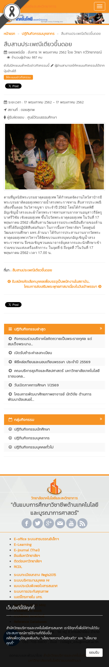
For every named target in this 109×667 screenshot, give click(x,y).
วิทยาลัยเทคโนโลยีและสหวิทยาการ (30, 6)
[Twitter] (38, 523)
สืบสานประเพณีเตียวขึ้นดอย (32, 270)
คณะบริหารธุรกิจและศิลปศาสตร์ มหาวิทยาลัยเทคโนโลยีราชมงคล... (54, 373)
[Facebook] (27, 523)
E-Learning (23, 544)
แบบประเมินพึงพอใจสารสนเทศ (36, 586)
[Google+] (49, 523)
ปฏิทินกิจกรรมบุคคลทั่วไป (33, 447)
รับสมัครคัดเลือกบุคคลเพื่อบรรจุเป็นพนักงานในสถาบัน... (50, 281)
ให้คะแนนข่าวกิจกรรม (18, 77)
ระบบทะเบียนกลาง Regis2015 (35, 574)
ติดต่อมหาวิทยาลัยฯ (28, 561)
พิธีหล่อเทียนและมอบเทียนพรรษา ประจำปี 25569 (51, 362)
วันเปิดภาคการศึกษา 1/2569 (36, 385)
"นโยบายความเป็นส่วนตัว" (59, 638)
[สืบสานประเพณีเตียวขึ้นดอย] (54, 156)
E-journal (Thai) (27, 550)
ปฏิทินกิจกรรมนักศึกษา (31, 429)
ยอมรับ (94, 652)
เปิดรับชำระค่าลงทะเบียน (32, 353)
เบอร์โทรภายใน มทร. (28, 597)
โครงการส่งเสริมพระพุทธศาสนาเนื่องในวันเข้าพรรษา (61, 286)
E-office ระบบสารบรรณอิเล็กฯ (36, 539)
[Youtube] (71, 523)
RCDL (18, 566)
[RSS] (82, 523)
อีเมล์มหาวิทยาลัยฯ (27, 555)
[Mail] (60, 523)
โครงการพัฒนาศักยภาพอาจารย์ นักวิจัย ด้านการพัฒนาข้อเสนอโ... (50, 396)
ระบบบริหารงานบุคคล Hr (32, 580)
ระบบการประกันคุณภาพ (31, 591)
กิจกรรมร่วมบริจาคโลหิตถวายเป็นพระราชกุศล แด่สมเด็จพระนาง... (50, 341)
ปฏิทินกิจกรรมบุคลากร (31, 438)
